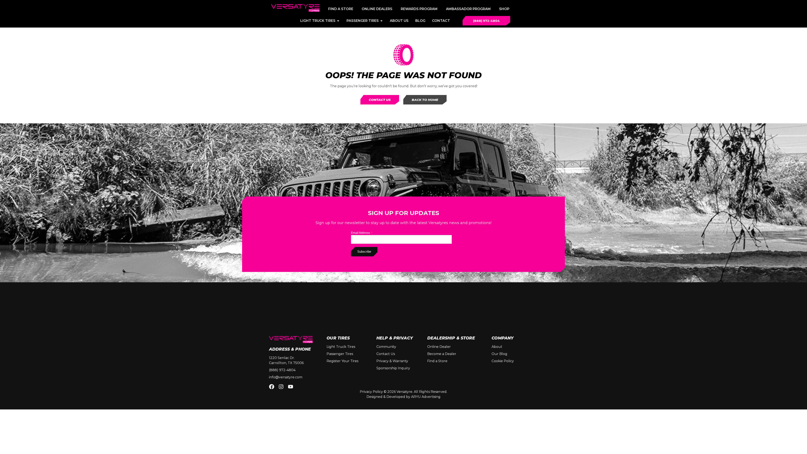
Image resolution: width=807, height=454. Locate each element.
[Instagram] (281, 386)
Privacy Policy (371, 392)
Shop (504, 9)
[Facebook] (271, 386)
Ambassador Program (468, 9)
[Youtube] (290, 386)
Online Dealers (377, 9)
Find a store (340, 9)
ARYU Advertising (425, 397)
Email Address (361, 232)
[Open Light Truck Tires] (338, 20)
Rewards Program (419, 9)
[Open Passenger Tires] (381, 20)
